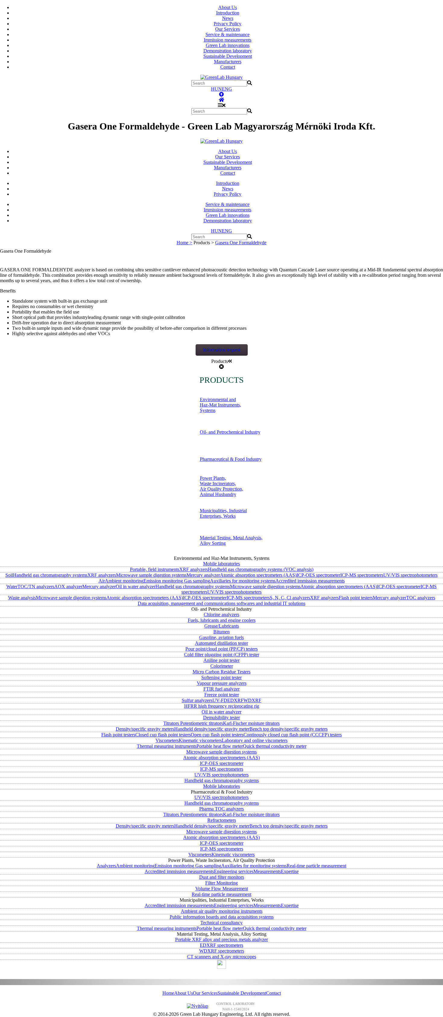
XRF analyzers (193, 569)
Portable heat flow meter (219, 746)
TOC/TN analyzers (35, 586)
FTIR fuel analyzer (221, 688)
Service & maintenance (228, 34)
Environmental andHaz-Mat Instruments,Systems (220, 405)
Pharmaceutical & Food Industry (231, 459)
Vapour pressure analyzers (222, 683)
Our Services (227, 29)
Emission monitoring (163, 580)
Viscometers (167, 740)
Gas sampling (197, 580)
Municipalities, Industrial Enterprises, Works (223, 513)
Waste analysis (22, 597)
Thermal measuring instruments (166, 746)
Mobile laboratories (221, 563)
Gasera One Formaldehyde (240, 242)
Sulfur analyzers (197, 700)
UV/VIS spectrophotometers (410, 575)
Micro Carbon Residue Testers (221, 671)
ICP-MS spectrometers (361, 575)
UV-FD (219, 700)
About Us (227, 7)
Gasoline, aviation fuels (221, 637)
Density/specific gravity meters (145, 729)
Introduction (227, 12)
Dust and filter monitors (221, 877)
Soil (9, 575)
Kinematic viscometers (200, 740)
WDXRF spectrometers (221, 950)
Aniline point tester (221, 660)
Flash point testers (356, 597)
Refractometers (221, 820)
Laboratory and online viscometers (254, 740)
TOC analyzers (420, 597)
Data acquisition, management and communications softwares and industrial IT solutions (221, 603)
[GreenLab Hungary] (221, 77)
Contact (227, 67)
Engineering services (233, 871)
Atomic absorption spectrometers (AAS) (258, 575)
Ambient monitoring (124, 580)
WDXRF (252, 700)
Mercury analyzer (203, 575)
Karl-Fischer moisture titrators (251, 723)
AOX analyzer (68, 586)
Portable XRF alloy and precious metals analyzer (221, 939)
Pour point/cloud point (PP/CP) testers (221, 648)
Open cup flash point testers (217, 734)
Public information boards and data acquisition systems (222, 916)
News (227, 18)
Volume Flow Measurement (221, 888)
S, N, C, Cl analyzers (290, 597)
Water (11, 586)
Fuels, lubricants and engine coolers (222, 620)
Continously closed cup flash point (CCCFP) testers (292, 734)
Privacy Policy (227, 23)
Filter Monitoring (221, 882)
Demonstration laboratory (227, 50)
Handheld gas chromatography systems (50, 575)
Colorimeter (221, 666)
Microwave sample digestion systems (151, 575)
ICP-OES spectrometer (318, 575)
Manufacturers (227, 61)
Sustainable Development (227, 56)
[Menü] (221, 105)
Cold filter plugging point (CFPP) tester (221, 654)
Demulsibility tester (221, 717)
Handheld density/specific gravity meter (212, 729)
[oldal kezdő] (221, 94)
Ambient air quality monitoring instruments (221, 911)
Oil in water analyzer (136, 586)
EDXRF (235, 700)
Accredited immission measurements (310, 580)
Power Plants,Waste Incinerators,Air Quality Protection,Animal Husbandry (221, 486)
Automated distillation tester (221, 643)
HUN (216, 89)
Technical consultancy (221, 922)
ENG (227, 89)
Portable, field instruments (154, 569)
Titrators (171, 723)
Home (168, 993)
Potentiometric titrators (201, 723)
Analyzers (106, 865)
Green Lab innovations (228, 45)
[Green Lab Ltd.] (221, 99)
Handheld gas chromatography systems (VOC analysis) (260, 569)
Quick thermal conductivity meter (274, 746)
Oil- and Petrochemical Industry (230, 432)
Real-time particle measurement (316, 865)
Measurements (267, 871)
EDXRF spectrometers (221, 945)
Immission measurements (227, 39)
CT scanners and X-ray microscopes (221, 956)
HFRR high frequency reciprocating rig (221, 706)
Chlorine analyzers (221, 614)
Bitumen (221, 631)
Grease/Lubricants (221, 626)
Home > (184, 242)
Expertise (290, 871)
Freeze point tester (221, 694)
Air (102, 580)
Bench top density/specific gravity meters (289, 729)
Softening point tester (221, 677)
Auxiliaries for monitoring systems (242, 580)
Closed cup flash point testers (163, 734)
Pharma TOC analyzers (221, 808)
